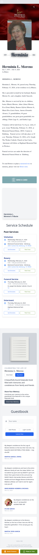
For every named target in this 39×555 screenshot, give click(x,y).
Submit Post (19, 434)
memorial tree (25, 163)
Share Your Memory (12, 402)
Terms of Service (24, 546)
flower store (24, 166)
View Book (9, 375)
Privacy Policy (14, 546)
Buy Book (20, 375)
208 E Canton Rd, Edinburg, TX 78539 (19, 246)
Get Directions (11, 249)
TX (8, 288)
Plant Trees (27, 249)
